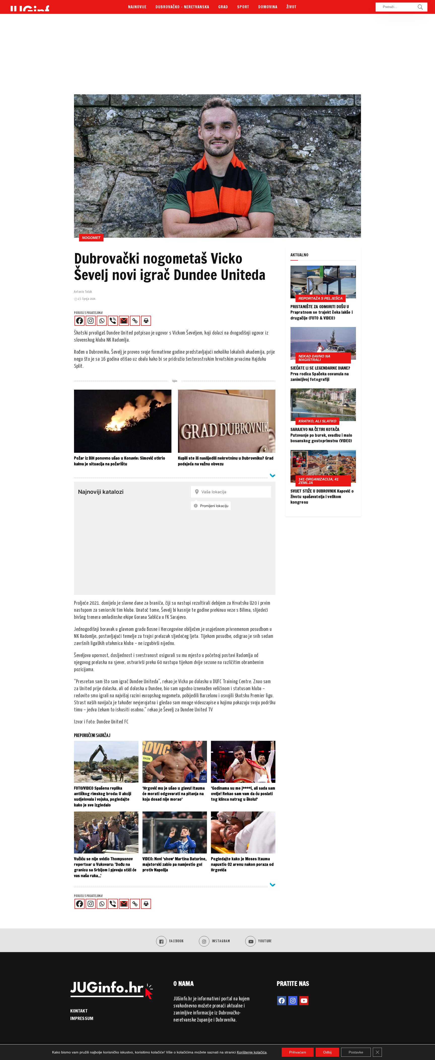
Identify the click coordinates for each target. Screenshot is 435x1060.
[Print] (146, 321)
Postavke (356, 1052)
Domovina (267, 7)
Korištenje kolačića (252, 1052)
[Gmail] (124, 321)
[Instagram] (91, 321)
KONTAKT (78, 1010)
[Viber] (113, 321)
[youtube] (303, 1000)
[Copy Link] (135, 321)
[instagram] (292, 1000)
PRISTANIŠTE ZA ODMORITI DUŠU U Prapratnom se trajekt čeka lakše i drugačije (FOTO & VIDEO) (322, 312)
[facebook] (281, 1000)
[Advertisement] (217, 56)
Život (291, 7)
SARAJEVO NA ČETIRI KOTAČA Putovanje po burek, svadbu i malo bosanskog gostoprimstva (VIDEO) (321, 435)
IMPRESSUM (81, 1018)
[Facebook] (80, 321)
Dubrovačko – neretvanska (182, 7)
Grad (223, 7)
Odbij (327, 1052)
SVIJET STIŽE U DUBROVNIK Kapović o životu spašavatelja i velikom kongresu (322, 496)
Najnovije (137, 7)
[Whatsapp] (102, 321)
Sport (243, 7)
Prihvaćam (297, 1052)
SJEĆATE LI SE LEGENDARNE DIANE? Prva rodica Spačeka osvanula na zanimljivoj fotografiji (320, 373)
